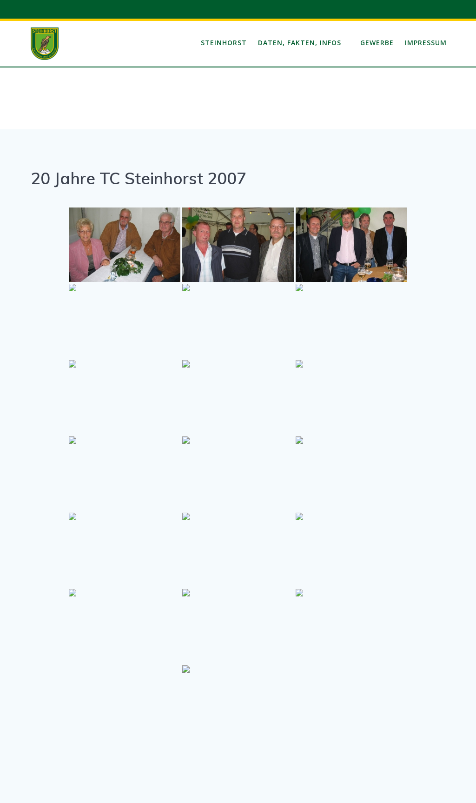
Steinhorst (224, 42)
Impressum (426, 42)
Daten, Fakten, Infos (299, 42)
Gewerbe (377, 42)
